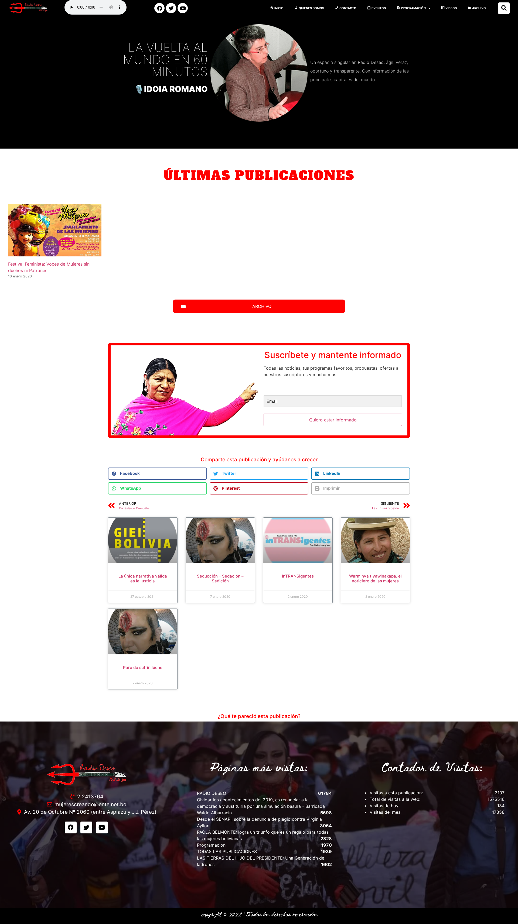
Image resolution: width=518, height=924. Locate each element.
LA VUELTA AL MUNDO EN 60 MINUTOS (165, 59)
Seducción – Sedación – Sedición (220, 578)
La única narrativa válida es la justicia (142, 578)
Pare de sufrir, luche (142, 667)
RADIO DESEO (211, 793)
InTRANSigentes (298, 576)
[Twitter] (171, 8)
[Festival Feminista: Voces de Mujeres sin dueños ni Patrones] (54, 253)
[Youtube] (183, 8)
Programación (211, 845)
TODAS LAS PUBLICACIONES (227, 851)
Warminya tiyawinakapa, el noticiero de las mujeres (375, 578)
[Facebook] (159, 8)
